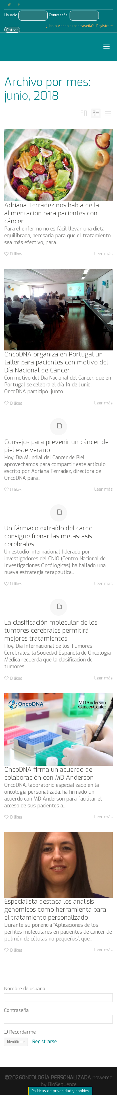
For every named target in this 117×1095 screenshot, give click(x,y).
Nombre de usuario (24, 988)
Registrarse (44, 1041)
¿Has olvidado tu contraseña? (70, 26)
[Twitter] (9, 4)
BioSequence (62, 1084)
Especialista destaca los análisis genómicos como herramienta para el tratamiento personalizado (55, 909)
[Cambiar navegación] (106, 46)
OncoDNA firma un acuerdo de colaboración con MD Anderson (49, 773)
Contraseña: (58, 15)
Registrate (104, 26)
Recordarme (22, 1032)
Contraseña (16, 1010)
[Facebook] (19, 4)
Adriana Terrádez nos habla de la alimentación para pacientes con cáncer (51, 213)
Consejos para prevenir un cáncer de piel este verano (56, 446)
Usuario (10, 15)
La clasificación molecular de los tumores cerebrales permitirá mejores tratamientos (50, 630)
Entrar (12, 30)
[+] (58, 165)
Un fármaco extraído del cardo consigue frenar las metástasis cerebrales (48, 536)
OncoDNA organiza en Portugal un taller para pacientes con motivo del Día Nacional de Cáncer (56, 362)
